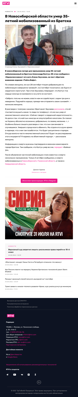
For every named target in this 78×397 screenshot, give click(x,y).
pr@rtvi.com (23, 340)
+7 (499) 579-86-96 (17, 332)
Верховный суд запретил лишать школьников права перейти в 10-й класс (39, 250)
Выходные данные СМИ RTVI (17, 301)
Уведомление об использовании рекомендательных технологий (31, 365)
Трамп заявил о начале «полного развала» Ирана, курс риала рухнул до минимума (38, 286)
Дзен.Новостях (16, 354)
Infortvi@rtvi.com (29, 335)
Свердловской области (15, 164)
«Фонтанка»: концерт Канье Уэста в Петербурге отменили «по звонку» (33, 262)
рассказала (59, 109)
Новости (9, 11)
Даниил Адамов (39, 170)
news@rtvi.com (24, 337)
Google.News (12, 357)
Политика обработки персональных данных (22, 307)
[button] (75, 3)
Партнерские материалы (16, 345)
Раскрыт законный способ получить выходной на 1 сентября (29, 279)
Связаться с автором (39, 172)
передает (58, 147)
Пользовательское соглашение (18, 304)
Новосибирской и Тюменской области (38, 161)
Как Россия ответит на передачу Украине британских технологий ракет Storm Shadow (36, 271)
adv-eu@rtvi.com (23, 342)
